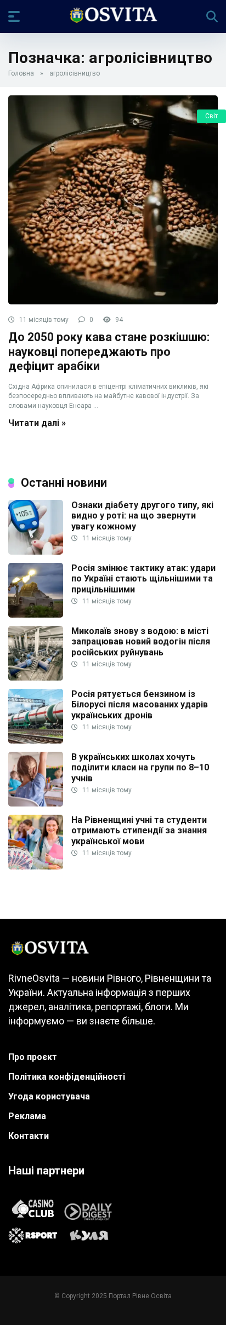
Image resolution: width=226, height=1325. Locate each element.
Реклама (27, 1116)
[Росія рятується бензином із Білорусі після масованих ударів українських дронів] (35, 740)
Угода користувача (49, 1096)
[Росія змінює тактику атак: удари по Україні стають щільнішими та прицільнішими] (35, 614)
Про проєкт (32, 1057)
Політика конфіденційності (66, 1076)
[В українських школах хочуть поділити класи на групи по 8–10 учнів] (35, 803)
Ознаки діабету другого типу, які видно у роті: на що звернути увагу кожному (142, 515)
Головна (21, 73)
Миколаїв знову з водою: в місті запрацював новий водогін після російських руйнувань (140, 641)
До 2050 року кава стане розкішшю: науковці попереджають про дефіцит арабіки (109, 351)
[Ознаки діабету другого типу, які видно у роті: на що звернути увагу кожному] (35, 551)
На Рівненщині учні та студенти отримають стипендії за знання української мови (139, 830)
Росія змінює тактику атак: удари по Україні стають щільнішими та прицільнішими (143, 578)
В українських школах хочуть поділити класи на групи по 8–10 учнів (140, 767)
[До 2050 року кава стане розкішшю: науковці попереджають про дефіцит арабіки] (113, 199)
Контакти (28, 1136)
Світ (211, 116)
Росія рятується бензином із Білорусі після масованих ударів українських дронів (139, 704)
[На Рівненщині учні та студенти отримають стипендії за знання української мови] (35, 866)
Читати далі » (37, 423)
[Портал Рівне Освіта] (112, 16)
